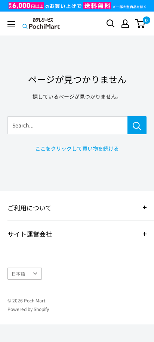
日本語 (18, 273)
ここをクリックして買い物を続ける (77, 148)
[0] (140, 23)
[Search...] (137, 125)
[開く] (111, 23)
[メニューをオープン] (11, 24)
